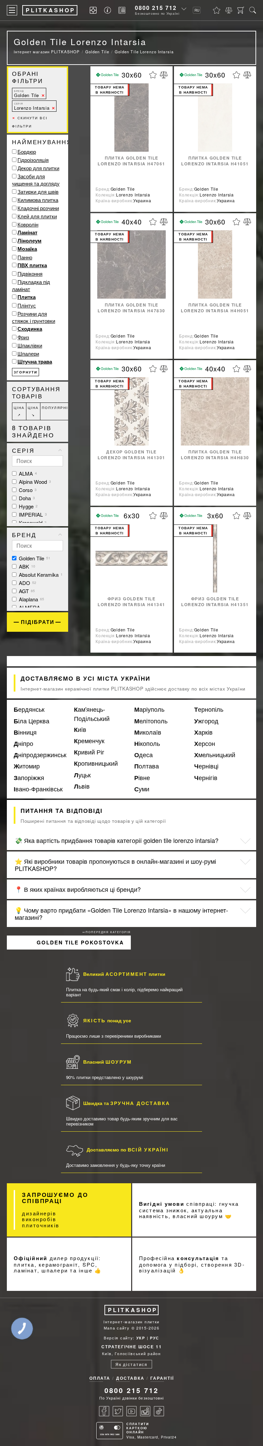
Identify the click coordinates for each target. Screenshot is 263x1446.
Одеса (143, 754)
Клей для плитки (37, 216)
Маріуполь (149, 709)
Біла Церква (31, 721)
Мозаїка (27, 249)
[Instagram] (145, 1411)
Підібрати (37, 622)
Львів (82, 786)
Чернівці (206, 766)
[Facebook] (104, 1411)
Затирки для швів (38, 191)
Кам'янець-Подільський (92, 713)
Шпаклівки (29, 345)
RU (197, 10)
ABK (26, 566)
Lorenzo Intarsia (31, 106)
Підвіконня (29, 273)
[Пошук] (252, 10)
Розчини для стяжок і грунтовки (33, 317)
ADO (26, 582)
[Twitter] (118, 1411)
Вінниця (25, 732)
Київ (80, 729)
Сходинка (29, 328)
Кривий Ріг (89, 752)
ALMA (27, 473)
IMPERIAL (32, 514)
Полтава (146, 766)
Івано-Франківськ (38, 789)
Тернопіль (208, 709)
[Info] (108, 10)
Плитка (26, 297)
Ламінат (27, 232)
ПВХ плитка (32, 265)
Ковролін (27, 224)
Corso (27, 489)
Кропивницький (96, 763)
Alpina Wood (34, 481)
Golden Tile (26, 93)
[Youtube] (131, 1411)
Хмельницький (214, 754)
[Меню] (12, 10)
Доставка (130, 1378)
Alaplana (30, 599)
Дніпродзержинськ (40, 754)
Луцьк (82, 774)
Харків (203, 732)
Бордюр (26, 151)
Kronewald (32, 522)
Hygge (27, 506)
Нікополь (147, 743)
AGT (26, 591)
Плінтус (26, 305)
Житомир (27, 766)
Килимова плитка (37, 199)
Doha (26, 498)
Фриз (23, 337)
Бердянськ (29, 709)
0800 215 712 (156, 8)
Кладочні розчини (38, 208)
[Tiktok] (159, 1411)
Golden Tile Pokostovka (80, 942)
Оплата (99, 1378)
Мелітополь (150, 721)
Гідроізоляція (33, 159)
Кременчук (89, 740)
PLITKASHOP (133, 1310)
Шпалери (28, 353)
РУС (154, 1337)
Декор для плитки (38, 168)
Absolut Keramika (40, 574)
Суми (141, 789)
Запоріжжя (29, 777)
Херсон (204, 743)
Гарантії (162, 1378)
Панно (24, 257)
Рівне (142, 777)
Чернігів (205, 777)
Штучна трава (34, 361)
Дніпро (23, 743)
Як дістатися (131, 1364)
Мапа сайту (117, 1328)
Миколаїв (147, 732)
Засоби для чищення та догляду (36, 180)
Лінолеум (29, 240)
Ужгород (206, 721)
